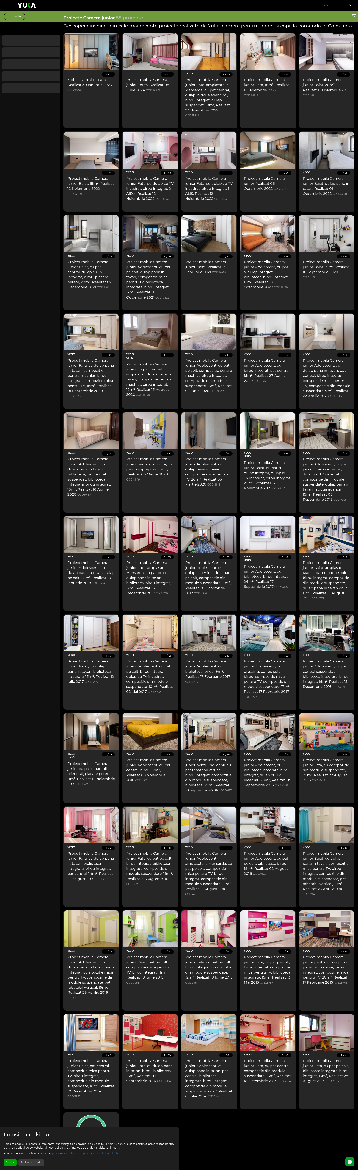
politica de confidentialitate (101, 1153)
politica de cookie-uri (65, 1153)
